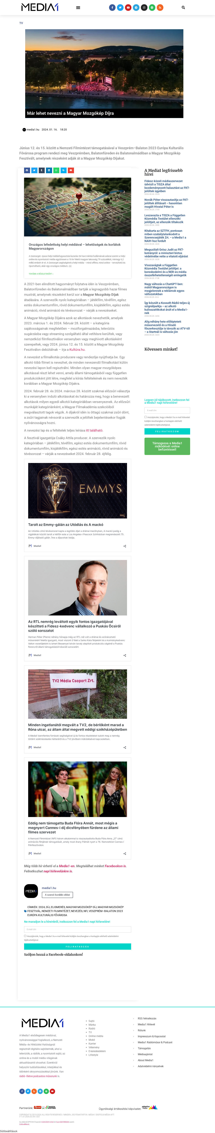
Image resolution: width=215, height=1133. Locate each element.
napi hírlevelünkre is (58, 871)
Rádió (92, 1028)
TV (21, 23)
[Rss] (160, 7)
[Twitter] (120, 7)
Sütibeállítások (24, 1124)
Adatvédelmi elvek (47, 1122)
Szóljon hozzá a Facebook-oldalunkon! (53, 954)
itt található (94, 430)
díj (48, 907)
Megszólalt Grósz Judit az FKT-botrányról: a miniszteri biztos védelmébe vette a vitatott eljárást (166, 253)
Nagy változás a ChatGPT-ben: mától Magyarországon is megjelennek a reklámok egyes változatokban (164, 289)
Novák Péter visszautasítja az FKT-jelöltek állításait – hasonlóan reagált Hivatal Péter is (166, 203)
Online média (96, 1036)
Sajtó (91, 1020)
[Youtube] (128, 7)
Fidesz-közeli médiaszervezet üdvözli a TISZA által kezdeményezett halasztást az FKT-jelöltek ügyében (167, 186)
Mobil (92, 1039)
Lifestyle (93, 1054)
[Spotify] (152, 7)
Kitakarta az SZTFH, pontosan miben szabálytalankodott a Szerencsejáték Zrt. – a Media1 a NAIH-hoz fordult (165, 236)
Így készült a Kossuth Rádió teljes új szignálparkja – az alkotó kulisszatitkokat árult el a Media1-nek (167, 308)
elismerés (58, 907)
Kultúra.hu (77, 350)
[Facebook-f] (112, 7)
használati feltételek (62, 1122)
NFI (86, 911)
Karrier (92, 1043)
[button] (78, 7)
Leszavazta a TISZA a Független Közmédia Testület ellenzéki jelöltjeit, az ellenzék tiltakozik (164, 219)
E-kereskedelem (97, 1051)
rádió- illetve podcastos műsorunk (38, 1076)
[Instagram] (144, 7)
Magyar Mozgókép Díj (81, 907)
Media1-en (66, 866)
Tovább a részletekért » (41, 274)
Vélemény (94, 1047)
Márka (92, 1024)
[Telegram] (136, 7)
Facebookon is (115, 866)
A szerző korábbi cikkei (57, 894)
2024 (42, 907)
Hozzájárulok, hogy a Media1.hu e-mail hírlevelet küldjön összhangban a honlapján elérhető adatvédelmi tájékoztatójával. (167, 421)
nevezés (76, 911)
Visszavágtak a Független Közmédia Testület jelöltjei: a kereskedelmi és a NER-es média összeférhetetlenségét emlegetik (165, 270)
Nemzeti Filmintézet (56, 911)
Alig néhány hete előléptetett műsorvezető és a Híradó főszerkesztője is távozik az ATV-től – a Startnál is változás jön (167, 326)
